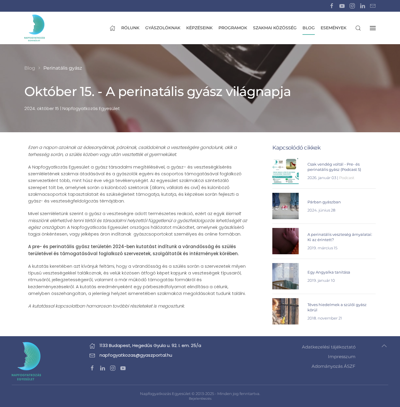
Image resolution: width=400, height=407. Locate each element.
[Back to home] (34, 28)
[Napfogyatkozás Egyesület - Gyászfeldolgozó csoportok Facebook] (332, 5)
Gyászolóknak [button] (162, 27)
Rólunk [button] (130, 27)
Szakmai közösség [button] (275, 27)
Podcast (346, 177)
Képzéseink (199, 27)
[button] (358, 28)
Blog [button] (308, 27)
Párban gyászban (324, 202)
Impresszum (341, 356)
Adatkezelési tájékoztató (328, 347)
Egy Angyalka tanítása (328, 272)
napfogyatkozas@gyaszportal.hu (136, 355)
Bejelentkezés (200, 398)
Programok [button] (232, 27)
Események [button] (333, 27)
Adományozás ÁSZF (333, 366)
